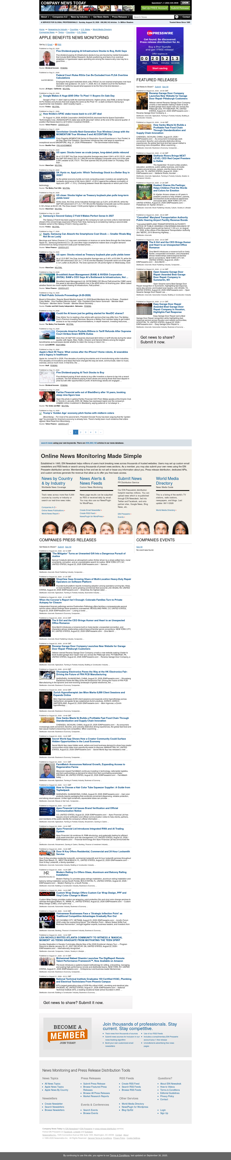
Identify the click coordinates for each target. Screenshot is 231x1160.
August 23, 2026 (152, 215)
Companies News (47, 32)
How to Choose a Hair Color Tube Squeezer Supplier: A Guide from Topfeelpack (93, 789)
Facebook (68, 1131)
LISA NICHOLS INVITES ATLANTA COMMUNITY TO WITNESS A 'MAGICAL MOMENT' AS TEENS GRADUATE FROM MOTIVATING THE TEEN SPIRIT (80, 939)
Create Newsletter (54, 1103)
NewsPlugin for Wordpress (135, 1106)
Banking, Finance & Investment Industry (93, 844)
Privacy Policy (167, 1096)
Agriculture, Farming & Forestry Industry (166, 116)
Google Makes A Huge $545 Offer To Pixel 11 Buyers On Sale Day (79, 95)
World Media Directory (102, 29)
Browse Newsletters (54, 1109)
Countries (74, 29)
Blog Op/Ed (127, 1109)
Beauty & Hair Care (62, 801)
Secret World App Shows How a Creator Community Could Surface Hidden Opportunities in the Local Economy (89, 740)
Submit (158, 86)
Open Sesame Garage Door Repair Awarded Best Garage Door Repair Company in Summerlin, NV (169, 275)
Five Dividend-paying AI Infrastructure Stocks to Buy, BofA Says (91, 51)
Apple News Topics (54, 1086)
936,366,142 (105, 22)
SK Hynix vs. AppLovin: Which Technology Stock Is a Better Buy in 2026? (93, 174)
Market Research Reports (96, 1096)
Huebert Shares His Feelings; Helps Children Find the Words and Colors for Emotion (170, 187)
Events (121, 517)
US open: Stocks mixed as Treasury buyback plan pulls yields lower (93, 254)
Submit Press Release (94, 1083)
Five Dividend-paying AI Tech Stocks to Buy (80, 372)
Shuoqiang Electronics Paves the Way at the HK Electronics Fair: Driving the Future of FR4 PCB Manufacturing (91, 673)
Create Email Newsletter (90, 510)
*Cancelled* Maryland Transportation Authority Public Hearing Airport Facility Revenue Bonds (162, 219)
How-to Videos (167, 1086)
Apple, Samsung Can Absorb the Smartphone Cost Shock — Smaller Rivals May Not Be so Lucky (87, 235)
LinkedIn (77, 1131)
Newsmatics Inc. (49, 1134)
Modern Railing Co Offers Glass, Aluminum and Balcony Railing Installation (91, 873)
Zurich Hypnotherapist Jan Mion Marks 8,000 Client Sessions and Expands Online (89, 694)
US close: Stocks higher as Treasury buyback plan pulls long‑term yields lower (92, 196)
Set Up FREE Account (154, 8)
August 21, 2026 (55, 956)
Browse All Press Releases (96, 1093)
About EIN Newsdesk (170, 1083)
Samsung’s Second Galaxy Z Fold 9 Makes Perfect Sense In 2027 (78, 215)
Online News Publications (53, 510)
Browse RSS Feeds (131, 1089)
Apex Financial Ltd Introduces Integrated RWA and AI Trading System (90, 830)
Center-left (63, 125)
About (44, 17)
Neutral (66, 89)
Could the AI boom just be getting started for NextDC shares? (90, 313)
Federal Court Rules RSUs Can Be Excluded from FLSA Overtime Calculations (92, 76)
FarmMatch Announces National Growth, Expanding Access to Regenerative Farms (90, 766)
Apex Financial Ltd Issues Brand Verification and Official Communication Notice (87, 809)
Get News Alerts (101, 17)
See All (165, 86)
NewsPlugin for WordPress (91, 516)
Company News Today (63, 2)
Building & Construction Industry (179, 295)
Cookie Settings (133, 1138)
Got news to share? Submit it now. (157, 339)
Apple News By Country (56, 1089)
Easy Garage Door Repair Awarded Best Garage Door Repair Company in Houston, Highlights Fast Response (169, 308)
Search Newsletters (54, 1106)
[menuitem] (60, 1086)
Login (163, 1109)
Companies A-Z (59, 17)
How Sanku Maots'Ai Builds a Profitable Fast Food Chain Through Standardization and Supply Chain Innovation (161, 129)
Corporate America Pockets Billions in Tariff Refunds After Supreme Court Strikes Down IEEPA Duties (93, 332)
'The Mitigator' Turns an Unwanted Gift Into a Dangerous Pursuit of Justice (89, 555)
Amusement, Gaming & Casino (96, 822)
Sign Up (164, 1113)
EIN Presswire (124, 513)
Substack (89, 1131)
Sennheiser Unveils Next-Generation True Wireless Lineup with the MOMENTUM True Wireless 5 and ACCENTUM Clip (92, 133)
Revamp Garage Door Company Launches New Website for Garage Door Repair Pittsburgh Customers (168, 95)
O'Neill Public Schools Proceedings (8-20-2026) (65, 295)
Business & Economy (160, 148)
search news (47, 442)
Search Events (90, 1109)
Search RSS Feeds (131, 1086)
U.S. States (85, 29)
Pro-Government (64, 145)
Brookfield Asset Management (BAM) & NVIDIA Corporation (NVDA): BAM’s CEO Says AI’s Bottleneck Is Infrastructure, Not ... (92, 276)
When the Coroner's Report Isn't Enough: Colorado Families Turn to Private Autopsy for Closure (80, 601)
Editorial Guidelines (169, 1093)
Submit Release (180, 8)
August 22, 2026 (152, 91)
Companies (173, 148)
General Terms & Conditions (100, 1138)
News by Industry (79, 17)
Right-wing (60, 345)
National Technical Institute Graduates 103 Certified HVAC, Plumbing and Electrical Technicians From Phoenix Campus (93, 980)
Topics (61, 32)
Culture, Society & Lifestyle (181, 208)
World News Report (50, 513)
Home (41, 29)
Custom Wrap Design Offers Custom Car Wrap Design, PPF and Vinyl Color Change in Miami (91, 894)
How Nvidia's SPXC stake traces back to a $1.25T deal (72, 113)
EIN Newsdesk (71, 1128)
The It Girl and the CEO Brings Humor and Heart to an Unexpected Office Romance (170, 244)
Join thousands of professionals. (135, 1024)
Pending (64, 68)
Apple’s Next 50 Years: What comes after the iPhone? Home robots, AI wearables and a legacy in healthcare (83, 353)
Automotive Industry (159, 295)
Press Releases (120, 17)
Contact (186, 17)
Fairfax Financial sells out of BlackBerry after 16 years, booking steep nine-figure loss (91, 393)
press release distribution (105, 1128)
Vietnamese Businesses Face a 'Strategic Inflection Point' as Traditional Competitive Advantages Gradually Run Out (89, 915)
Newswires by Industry (57, 29)
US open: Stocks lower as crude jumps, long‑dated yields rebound (92, 152)
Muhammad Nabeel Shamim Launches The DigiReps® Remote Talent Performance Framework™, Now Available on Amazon (90, 959)
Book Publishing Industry (161, 208)
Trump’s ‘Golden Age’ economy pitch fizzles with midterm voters (78, 413)
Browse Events (90, 1113)
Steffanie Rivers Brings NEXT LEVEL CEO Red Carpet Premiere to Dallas (171, 158)
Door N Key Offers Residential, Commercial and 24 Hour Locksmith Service (93, 853)
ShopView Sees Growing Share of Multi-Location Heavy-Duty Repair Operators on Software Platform (93, 580)
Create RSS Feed (87, 513)
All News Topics (52, 1083)
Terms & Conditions (170, 1089)
